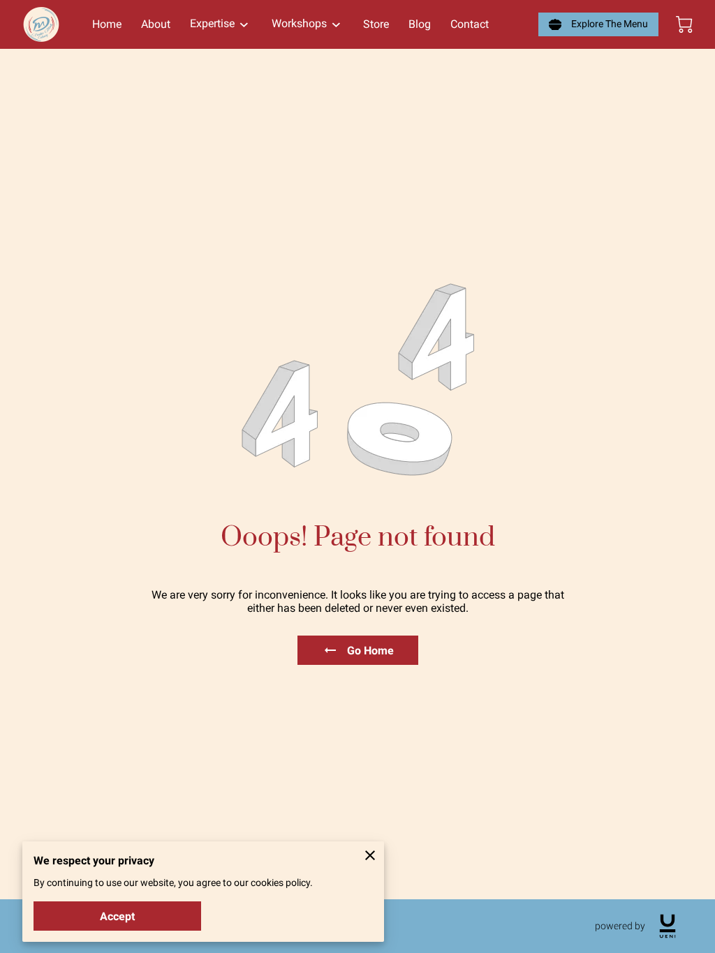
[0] (684, 24)
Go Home (370, 650)
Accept (117, 916)
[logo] (667, 926)
